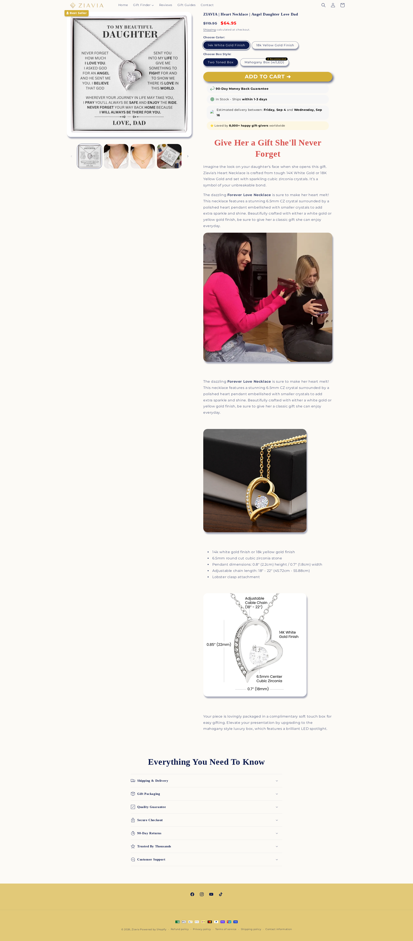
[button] (144, 4)
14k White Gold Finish (226, 45)
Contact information (278, 929)
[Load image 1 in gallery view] (89, 156)
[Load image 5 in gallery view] (116, 156)
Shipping (209, 29)
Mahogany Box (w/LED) (264, 62)
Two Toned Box (220, 62)
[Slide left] (71, 156)
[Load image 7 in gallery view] (169, 156)
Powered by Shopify (153, 929)
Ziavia (135, 929)
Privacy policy (202, 929)
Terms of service (226, 929)
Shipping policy (251, 929)
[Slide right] (188, 156)
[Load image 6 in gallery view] (143, 156)
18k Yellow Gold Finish (275, 45)
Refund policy (180, 929)
